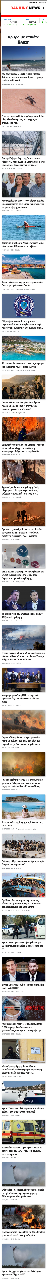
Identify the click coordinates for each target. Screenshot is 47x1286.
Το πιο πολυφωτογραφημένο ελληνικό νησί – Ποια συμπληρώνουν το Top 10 (22, 284)
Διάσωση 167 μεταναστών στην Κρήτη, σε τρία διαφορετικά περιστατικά (23, 863)
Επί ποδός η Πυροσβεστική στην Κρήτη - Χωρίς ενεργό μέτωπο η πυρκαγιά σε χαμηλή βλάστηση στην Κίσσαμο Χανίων (23, 1193)
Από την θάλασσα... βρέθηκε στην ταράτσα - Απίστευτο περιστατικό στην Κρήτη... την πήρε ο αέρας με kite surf (23, 77)
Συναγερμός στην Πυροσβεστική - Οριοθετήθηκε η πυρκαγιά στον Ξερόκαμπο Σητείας (23, 1234)
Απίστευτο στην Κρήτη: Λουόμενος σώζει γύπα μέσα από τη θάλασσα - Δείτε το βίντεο (23, 245)
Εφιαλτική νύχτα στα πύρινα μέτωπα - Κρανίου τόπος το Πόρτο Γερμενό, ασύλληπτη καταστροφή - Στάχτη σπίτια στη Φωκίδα (23, 448)
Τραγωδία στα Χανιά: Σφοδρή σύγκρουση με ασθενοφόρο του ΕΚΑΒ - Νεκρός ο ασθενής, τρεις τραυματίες (22, 1151)
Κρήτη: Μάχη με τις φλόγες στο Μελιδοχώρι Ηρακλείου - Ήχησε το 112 (21, 1273)
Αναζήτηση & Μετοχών (42, 8)
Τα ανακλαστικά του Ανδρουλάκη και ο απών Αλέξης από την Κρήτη (22, 615)
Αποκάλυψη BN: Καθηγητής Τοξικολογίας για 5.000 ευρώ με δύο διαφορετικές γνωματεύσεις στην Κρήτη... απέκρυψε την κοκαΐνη (22, 1027)
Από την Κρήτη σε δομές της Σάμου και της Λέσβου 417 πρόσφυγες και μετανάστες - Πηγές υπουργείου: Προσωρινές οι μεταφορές (23, 162)
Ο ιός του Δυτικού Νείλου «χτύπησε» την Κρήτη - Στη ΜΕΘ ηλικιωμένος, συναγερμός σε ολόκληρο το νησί (23, 120)
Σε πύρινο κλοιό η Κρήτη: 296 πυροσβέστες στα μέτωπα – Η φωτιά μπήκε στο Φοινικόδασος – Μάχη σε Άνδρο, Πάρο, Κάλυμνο (23, 656)
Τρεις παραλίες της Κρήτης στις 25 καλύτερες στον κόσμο (22, 824)
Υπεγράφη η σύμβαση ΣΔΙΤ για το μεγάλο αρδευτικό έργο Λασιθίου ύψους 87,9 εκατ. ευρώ (21, 699)
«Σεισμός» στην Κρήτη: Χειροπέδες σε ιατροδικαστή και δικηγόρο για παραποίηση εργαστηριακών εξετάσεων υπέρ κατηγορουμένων (22, 1070)
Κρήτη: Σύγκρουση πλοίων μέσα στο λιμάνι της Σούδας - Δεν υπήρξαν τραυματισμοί (23, 1110)
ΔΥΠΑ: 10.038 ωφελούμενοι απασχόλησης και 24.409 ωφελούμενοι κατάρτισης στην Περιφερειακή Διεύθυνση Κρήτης (23, 575)
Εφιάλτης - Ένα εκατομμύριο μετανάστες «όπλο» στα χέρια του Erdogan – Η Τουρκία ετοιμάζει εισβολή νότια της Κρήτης (21, 904)
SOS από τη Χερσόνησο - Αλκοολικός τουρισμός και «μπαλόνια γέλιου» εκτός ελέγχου (23, 365)
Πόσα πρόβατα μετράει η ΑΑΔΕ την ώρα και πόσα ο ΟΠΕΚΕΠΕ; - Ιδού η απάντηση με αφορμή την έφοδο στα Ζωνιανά (21, 406)
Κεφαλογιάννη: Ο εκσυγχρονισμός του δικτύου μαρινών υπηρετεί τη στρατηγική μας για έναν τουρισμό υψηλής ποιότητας (23, 204)
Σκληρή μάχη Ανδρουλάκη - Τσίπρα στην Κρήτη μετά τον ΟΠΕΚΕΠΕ (23, 986)
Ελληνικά (33, 2)
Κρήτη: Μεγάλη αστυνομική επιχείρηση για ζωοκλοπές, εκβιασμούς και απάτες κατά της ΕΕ (22, 946)
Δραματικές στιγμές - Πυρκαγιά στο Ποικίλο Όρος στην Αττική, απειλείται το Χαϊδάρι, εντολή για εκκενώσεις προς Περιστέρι (21, 533)
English (42, 2)
